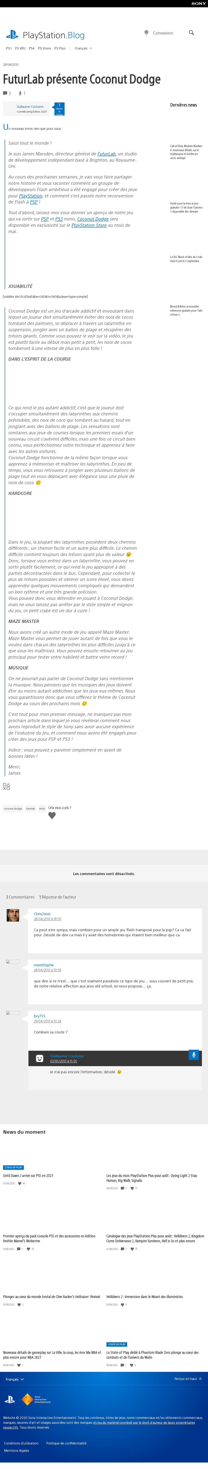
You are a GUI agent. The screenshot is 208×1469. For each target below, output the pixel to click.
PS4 (32, 48)
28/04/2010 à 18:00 (47, 918)
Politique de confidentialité (66, 1443)
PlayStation (54, 34)
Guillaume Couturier (30, 106)
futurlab (30, 808)
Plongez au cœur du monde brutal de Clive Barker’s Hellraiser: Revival (51, 1296)
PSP (34, 201)
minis (42, 808)
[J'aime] (20, 1183)
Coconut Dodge (93, 219)
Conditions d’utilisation (21, 1443)
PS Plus (60, 48)
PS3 (59, 219)
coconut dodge (13, 808)
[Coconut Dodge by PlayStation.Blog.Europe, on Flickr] (39, 269)
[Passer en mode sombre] (146, 33)
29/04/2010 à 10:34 (47, 1021)
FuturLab (107, 153)
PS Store (44, 48)
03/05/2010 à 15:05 (63, 1061)
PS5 (9, 48)
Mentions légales (16, 1450)
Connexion (163, 32)
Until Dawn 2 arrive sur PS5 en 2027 (28, 1175)
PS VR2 (20, 48)
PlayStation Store (89, 225)
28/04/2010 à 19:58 (47, 970)
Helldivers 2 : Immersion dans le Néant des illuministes (144, 1296)
